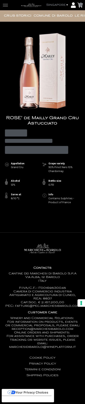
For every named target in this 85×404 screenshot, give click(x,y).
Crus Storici (18, 15)
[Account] (73, 5)
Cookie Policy (42, 357)
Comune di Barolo (53, 15)
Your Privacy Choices (31, 392)
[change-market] (57, 5)
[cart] (80, 5)
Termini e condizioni (43, 369)
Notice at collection (20, 399)
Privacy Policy (42, 363)
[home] (31, 5)
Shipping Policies (42, 375)
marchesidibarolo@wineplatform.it (42, 347)
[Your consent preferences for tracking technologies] (81, 303)
